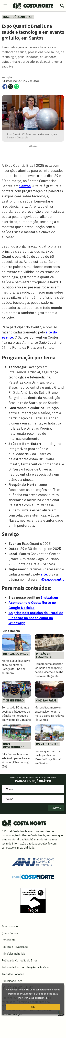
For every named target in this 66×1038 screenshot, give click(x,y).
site (44, 574)
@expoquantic (52, 579)
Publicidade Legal (12, 981)
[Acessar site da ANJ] (33, 861)
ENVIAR (56, 808)
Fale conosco (10, 926)
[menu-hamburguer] (5, 5)
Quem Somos (10, 933)
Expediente (9, 940)
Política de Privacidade (20, 993)
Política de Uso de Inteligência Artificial (26, 967)
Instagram (49, 597)
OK (33, 1007)
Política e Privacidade (15, 947)
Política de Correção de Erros (19, 960)
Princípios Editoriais (13, 953)
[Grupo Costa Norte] (33, 876)
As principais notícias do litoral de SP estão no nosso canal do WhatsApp (35, 617)
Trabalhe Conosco (13, 974)
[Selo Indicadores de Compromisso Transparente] (33, 900)
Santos (25, 186)
